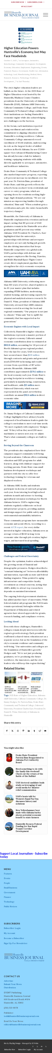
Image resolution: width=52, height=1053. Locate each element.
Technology (24, 78)
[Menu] (44, 14)
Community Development (25, 64)
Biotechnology (9, 64)
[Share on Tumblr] (34, 731)
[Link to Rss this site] (46, 1046)
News (39, 74)
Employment (25, 67)
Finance (15, 71)
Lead (15, 74)
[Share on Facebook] (7, 731)
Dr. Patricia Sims (25, 702)
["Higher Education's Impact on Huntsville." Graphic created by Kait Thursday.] (26, 36)
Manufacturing (23, 74)
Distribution (10, 987)
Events (44, 67)
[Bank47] (26, 551)
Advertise (8, 981)
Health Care (33, 71)
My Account (26, 6)
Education (16, 67)
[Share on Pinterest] (23, 731)
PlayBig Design (15, 1043)
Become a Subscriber (14, 938)
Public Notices (10, 906)
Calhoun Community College (30, 699)
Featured (7, 71)
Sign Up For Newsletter (15, 943)
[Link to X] (37, 1046)
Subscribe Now (17, 2)
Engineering (35, 67)
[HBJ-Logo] (21, 14)
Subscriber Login (34, 2)
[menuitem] (18, 2)
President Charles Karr (23, 708)
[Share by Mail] (45, 731)
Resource (15, 78)
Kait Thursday (24, 81)
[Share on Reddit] (39, 731)
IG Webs (35, 1043)
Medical (33, 74)
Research (7, 78)
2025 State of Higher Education (23, 695)
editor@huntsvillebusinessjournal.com (22, 1024)
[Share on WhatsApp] (18, 731)
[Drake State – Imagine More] (26, 408)
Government (23, 71)
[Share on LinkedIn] (28, 731)
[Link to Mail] (41, 1046)
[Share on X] (12, 731)
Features (8, 874)
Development (41, 64)
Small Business (10, 888)
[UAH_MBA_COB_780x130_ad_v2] (26, 276)
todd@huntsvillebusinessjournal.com (21, 1016)
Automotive (34, 61)
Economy (7, 67)
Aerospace (25, 61)
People (7, 883)
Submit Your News (13, 984)
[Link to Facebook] (33, 1046)
